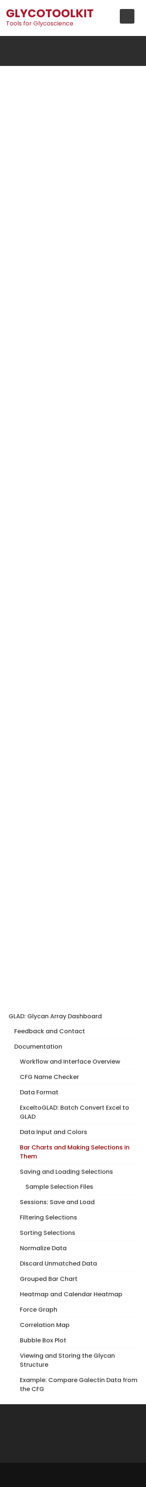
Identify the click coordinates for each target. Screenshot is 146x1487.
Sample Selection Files (59, 1186)
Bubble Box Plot (43, 1340)
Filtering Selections (48, 1217)
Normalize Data (43, 1248)
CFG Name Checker (49, 1077)
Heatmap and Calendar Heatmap (71, 1294)
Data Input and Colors (53, 1132)
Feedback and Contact (49, 1031)
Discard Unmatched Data (58, 1263)
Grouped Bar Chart (48, 1279)
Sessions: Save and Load (57, 1202)
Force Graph (38, 1309)
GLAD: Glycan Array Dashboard (55, 1016)
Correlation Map (45, 1325)
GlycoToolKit (50, 13)
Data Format (39, 1092)
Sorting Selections (47, 1232)
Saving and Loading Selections (66, 1171)
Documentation (38, 1046)
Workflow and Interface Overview (70, 1061)
